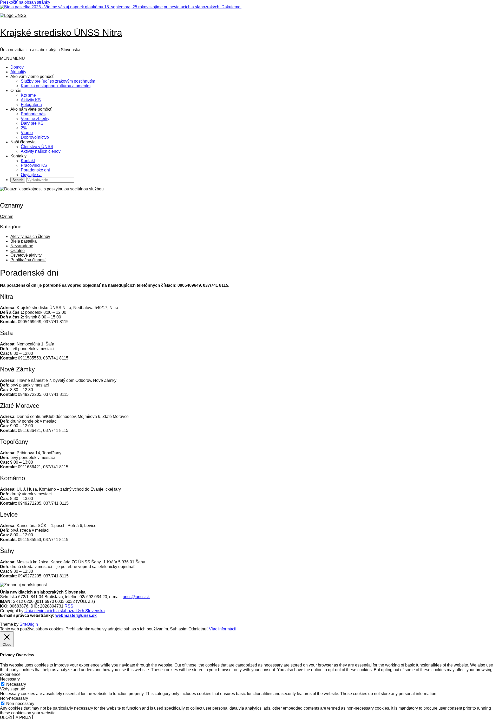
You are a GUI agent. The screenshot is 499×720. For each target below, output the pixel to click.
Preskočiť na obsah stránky (25, 2)
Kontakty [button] (18, 156)
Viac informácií (222, 629)
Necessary (16, 684)
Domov (17, 67)
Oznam (6, 216)
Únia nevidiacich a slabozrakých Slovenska (64, 611)
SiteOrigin (28, 624)
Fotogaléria (31, 104)
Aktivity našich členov (41, 151)
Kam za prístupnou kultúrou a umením (55, 86)
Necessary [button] (10, 679)
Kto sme (28, 95)
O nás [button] (15, 90)
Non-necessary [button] (14, 698)
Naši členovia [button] (23, 142)
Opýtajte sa (31, 174)
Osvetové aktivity (26, 255)
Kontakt (28, 160)
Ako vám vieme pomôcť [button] (32, 76)
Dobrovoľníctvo (35, 137)
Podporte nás (33, 114)
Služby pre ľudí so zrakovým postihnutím (58, 81)
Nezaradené (21, 246)
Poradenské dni (35, 170)
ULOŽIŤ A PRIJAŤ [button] (17, 717)
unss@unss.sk (136, 597)
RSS (68, 606)
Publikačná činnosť (28, 260)
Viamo (27, 132)
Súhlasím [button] (178, 629)
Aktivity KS (31, 100)
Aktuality (18, 72)
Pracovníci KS (34, 165)
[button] (12, 58)
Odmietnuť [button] (198, 629)
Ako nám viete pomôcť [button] (31, 109)
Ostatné (17, 250)
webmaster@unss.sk (76, 615)
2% (24, 128)
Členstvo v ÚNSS (37, 146)
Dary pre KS (32, 123)
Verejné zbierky (35, 118)
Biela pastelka (23, 241)
